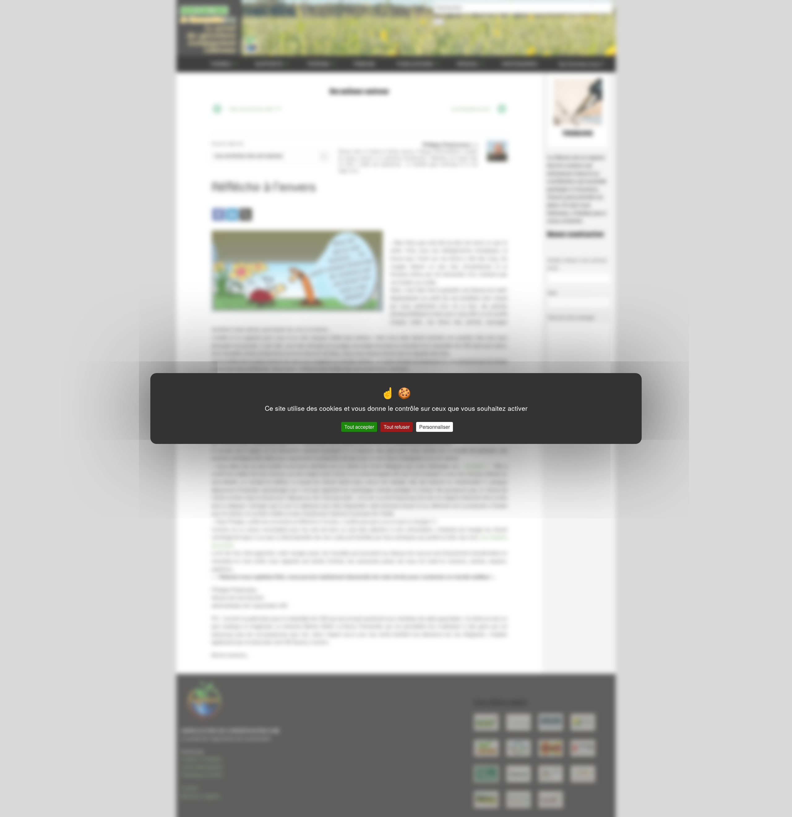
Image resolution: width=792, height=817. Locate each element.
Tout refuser (397, 426)
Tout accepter (359, 426)
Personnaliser (434, 426)
